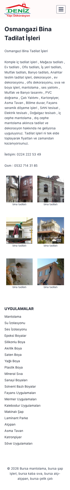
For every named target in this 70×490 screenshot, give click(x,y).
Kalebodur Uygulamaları (22, 405)
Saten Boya (13, 355)
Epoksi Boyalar (15, 336)
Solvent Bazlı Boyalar (20, 386)
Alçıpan (9, 424)
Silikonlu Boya (14, 342)
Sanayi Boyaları (15, 380)
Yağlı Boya (12, 361)
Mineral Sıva (13, 374)
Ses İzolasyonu (15, 329)
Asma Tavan (13, 431)
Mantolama (12, 316)
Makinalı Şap (14, 412)
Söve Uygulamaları (18, 443)
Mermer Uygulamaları (20, 399)
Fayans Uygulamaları (20, 393)
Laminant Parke (16, 418)
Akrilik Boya (13, 348)
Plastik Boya (13, 367)
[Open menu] (61, 9)
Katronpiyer (13, 437)
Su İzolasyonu (14, 323)
